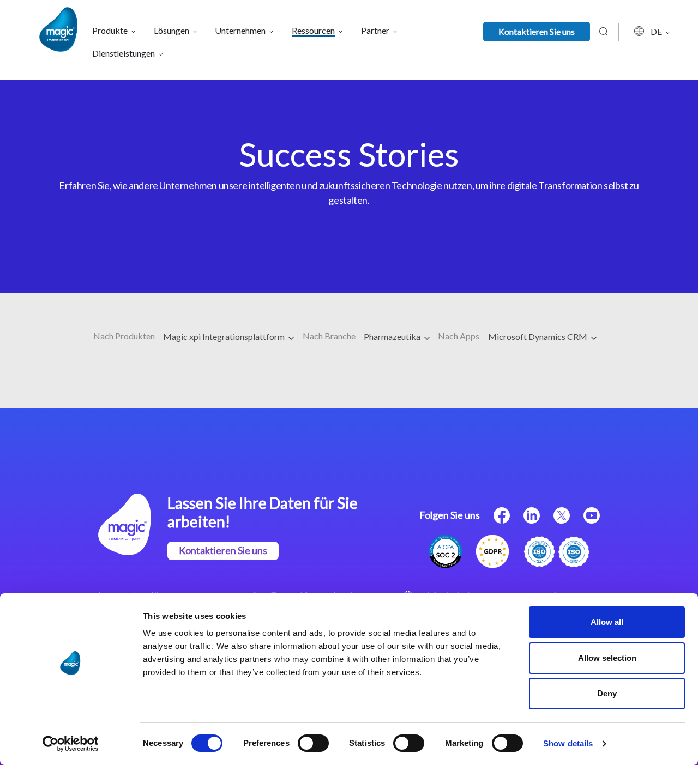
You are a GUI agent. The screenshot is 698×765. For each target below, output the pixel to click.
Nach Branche (329, 336)
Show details (568, 743)
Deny (607, 693)
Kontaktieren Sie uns (536, 31)
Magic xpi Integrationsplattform (224, 336)
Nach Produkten (124, 336)
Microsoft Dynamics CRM (538, 336)
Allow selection (607, 658)
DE (657, 31)
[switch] (313, 743)
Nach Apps (458, 336)
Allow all (607, 622)
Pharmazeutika (393, 336)
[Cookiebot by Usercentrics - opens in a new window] (70, 744)
